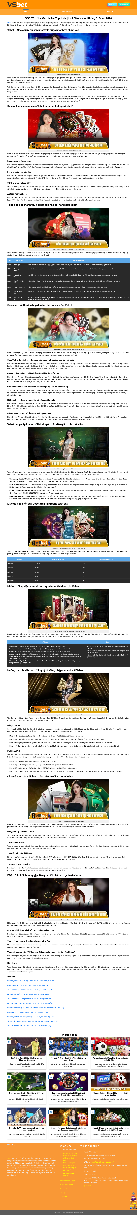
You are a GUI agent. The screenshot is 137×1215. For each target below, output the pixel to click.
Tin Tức (110, 12)
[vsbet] (17, 4)
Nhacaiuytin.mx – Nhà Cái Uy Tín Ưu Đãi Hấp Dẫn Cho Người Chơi (30, 981)
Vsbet (9, 23)
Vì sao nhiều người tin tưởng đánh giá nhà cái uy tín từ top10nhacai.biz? (33, 1021)
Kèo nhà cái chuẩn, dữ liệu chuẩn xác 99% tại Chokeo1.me (28, 994)
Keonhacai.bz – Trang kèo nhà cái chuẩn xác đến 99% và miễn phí (30, 1003)
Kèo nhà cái (67, 1173)
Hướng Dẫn (67, 12)
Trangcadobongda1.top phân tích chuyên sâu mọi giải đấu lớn (29, 999)
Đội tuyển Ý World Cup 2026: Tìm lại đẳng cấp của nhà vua (68, 1059)
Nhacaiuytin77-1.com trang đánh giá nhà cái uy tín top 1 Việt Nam (30, 1017)
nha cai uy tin (68, 1153)
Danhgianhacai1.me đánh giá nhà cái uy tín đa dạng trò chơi (28, 985)
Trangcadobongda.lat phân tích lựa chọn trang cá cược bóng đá (30, 990)
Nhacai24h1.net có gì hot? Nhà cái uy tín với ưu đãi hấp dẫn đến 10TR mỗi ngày (35, 1008)
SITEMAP (87, 1186)
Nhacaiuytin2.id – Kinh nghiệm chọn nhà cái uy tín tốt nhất (28, 1012)
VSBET (26, 12)
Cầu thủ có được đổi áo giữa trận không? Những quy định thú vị (26, 1059)
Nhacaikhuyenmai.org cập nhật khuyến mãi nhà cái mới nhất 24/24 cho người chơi (68, 1094)
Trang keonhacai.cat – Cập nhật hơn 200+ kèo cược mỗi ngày (29, 1026)
